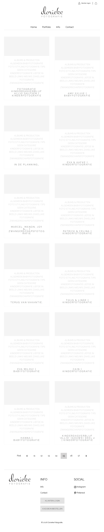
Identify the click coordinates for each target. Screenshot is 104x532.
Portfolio (46, 27)
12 (42, 455)
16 (71, 455)
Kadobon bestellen (52, 509)
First (19, 455)
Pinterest (81, 493)
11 (34, 455)
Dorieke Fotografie (52, 12)
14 (56, 455)
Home (33, 27)
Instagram (81, 487)
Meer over (26, 68)
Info (58, 27)
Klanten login (52, 501)
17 (79, 455)
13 (49, 455)
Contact (70, 27)
